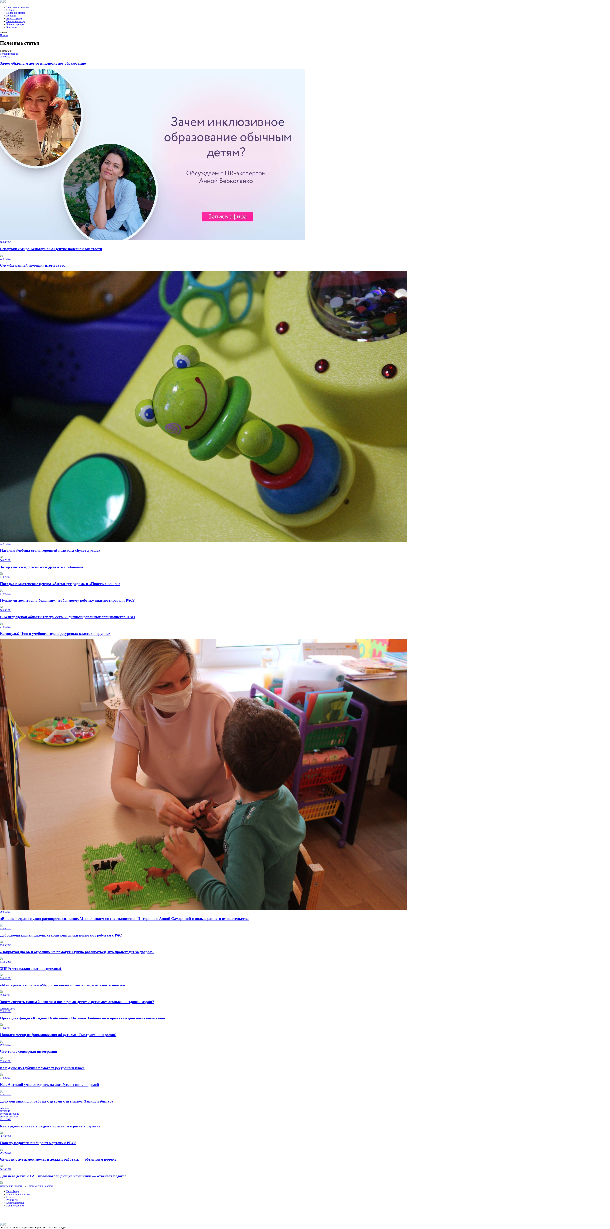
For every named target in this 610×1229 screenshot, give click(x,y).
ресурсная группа (9, 1113)
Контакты (11, 27)
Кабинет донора (15, 24)
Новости (11, 15)
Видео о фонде (14, 18)
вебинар (4, 1108)
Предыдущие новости (41, 1186)
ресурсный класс (9, 1116)
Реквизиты (12, 1200)
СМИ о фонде (7, 1008)
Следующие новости (11, 1186)
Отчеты (10, 1197)
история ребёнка (9, 53)
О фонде (11, 10)
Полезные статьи (15, 12)
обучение (5, 1110)
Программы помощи (17, 7)
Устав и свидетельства (18, 1194)
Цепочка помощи (15, 21)
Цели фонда (12, 1191)
